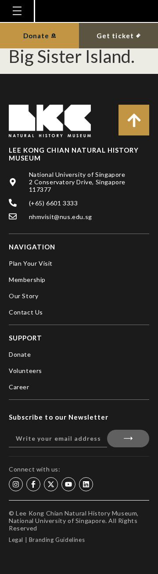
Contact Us (26, 312)
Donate (20, 354)
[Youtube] (68, 484)
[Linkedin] (86, 484)
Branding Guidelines (57, 539)
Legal (16, 539)
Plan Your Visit (31, 263)
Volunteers (25, 370)
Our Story (23, 296)
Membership (27, 279)
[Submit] (128, 438)
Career (19, 387)
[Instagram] (16, 484)
